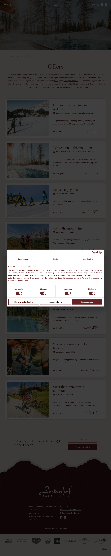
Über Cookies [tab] (88, 259)
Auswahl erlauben (55, 302)
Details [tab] (55, 259)
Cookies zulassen (87, 302)
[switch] (43, 293)
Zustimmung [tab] (23, 259)
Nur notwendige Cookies (23, 302)
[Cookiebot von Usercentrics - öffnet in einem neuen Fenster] (93, 252)
